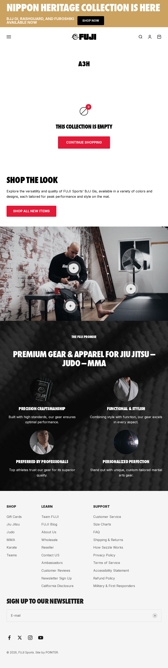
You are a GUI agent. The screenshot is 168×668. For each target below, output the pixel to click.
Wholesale (49, 540)
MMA (11, 540)
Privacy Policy (104, 555)
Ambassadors (52, 563)
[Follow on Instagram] (30, 637)
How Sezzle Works (108, 547)
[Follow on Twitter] (20, 637)
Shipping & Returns (108, 540)
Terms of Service (106, 563)
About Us (48, 532)
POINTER (52, 652)
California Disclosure (57, 586)
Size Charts (102, 524)
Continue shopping (84, 142)
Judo (11, 532)
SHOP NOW (90, 20)
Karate (12, 547)
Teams (12, 555)
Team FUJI (50, 517)
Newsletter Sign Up (56, 578)
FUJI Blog (49, 524)
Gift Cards (14, 517)
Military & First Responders (114, 586)
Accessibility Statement (111, 570)
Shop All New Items (31, 211)
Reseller (47, 547)
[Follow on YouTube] (40, 637)
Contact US (50, 555)
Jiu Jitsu (13, 524)
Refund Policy (104, 578)
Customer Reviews (55, 570)
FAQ (96, 532)
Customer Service (107, 517)
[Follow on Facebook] (9, 637)
